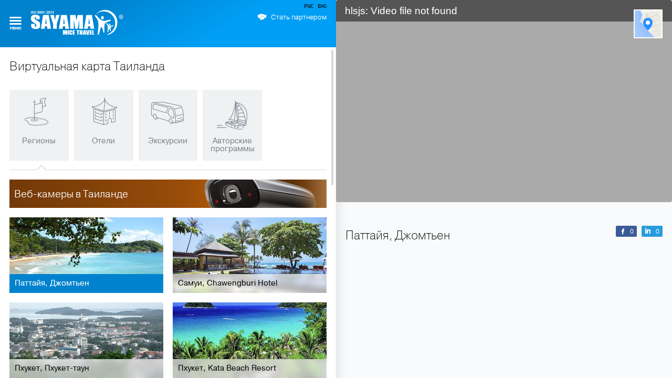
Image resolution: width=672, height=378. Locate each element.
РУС (309, 8)
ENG (321, 8)
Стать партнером (299, 17)
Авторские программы (233, 144)
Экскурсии (167, 140)
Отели (103, 140)
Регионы (39, 140)
